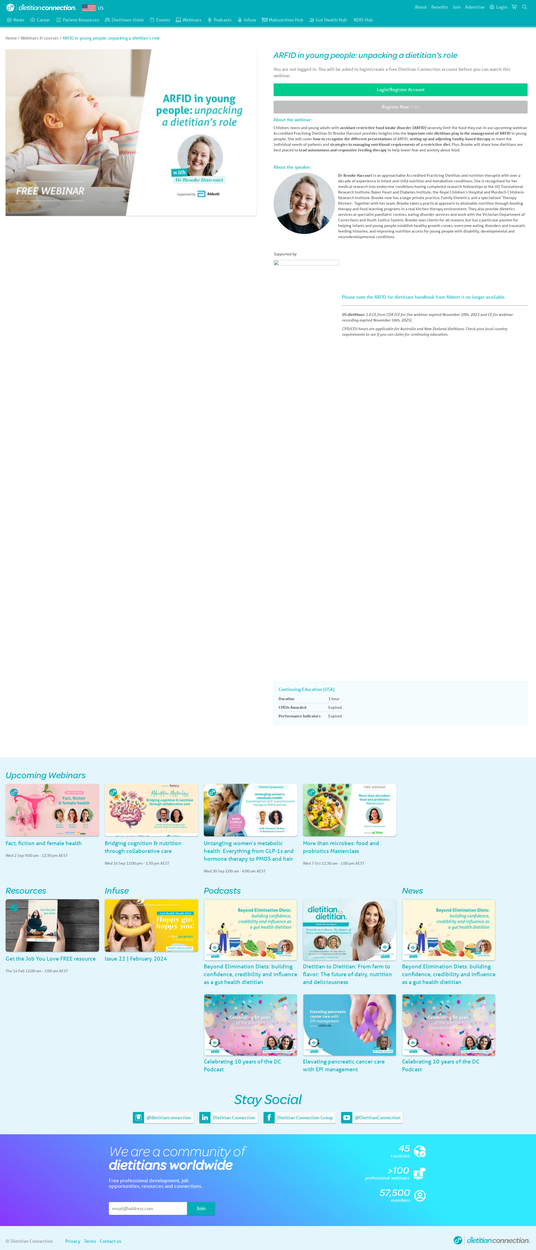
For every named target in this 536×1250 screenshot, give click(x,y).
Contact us (110, 1241)
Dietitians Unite (128, 20)
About (421, 7)
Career (43, 20)
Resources (26, 890)
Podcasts (222, 20)
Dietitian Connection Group (304, 1117)
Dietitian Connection (233, 1117)
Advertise (475, 7)
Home (11, 38)
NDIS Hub (363, 20)
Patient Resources (81, 20)
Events (163, 20)
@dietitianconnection (168, 1117)
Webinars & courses (40, 38)
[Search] (524, 7)
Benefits (439, 7)
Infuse (250, 20)
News (18, 20)
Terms (90, 1241)
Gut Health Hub (331, 20)
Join (457, 7)
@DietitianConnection (377, 1117)
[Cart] (514, 7)
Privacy (72, 1241)
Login (501, 7)
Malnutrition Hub (286, 20)
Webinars (192, 20)
